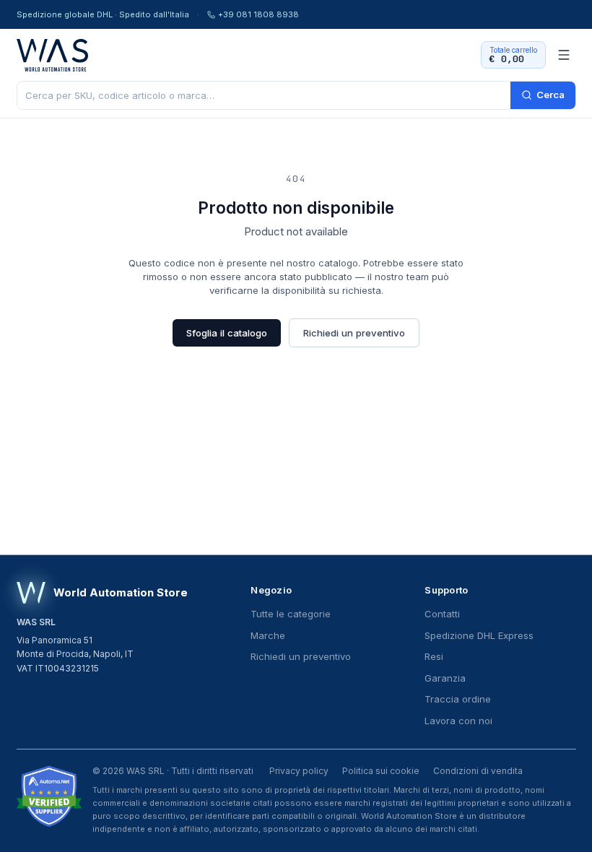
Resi (434, 656)
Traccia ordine (458, 699)
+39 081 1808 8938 (258, 14)
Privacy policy (298, 770)
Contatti (442, 614)
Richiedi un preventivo (354, 333)
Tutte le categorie (291, 614)
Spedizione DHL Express (479, 635)
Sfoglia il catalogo (226, 333)
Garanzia (445, 678)
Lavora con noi (458, 720)
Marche (268, 635)
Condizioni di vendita (478, 770)
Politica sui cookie (380, 770)
